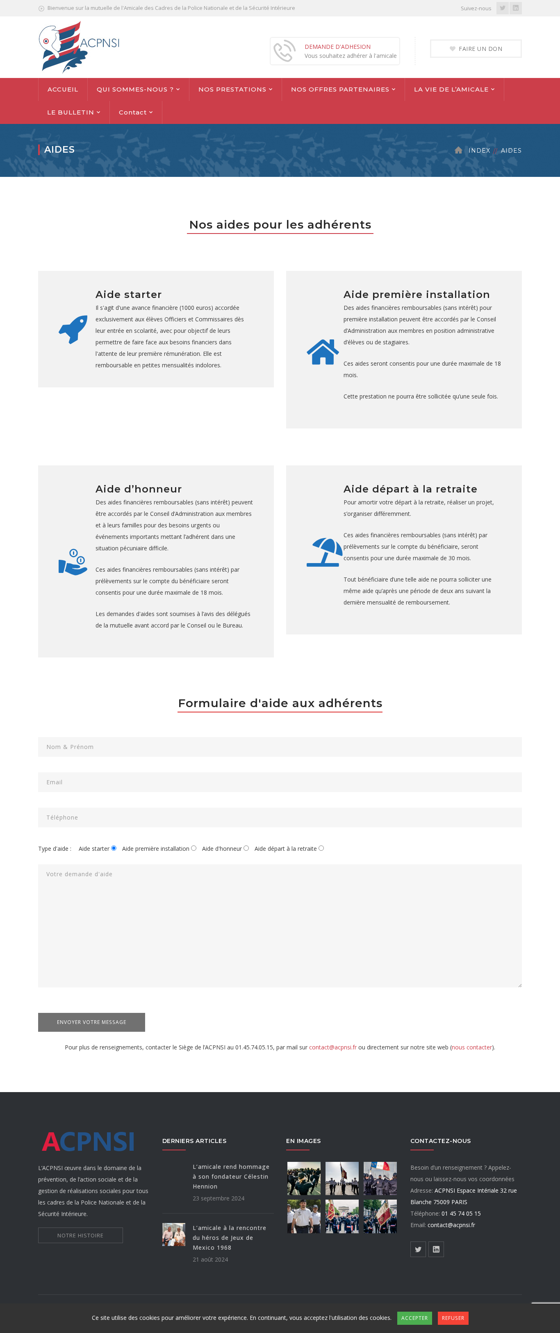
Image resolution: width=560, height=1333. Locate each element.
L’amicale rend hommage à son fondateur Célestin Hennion (231, 1176)
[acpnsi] (79, 46)
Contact (133, 112)
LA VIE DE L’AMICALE (451, 89)
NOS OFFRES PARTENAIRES (340, 89)
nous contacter (472, 1047)
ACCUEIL (63, 89)
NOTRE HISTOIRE (80, 1235)
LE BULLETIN (70, 112)
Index (479, 150)
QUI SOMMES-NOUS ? (135, 89)
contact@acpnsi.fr (333, 1047)
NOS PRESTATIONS (232, 89)
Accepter (414, 1318)
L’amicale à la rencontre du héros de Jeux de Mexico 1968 (229, 1237)
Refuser (453, 1318)
